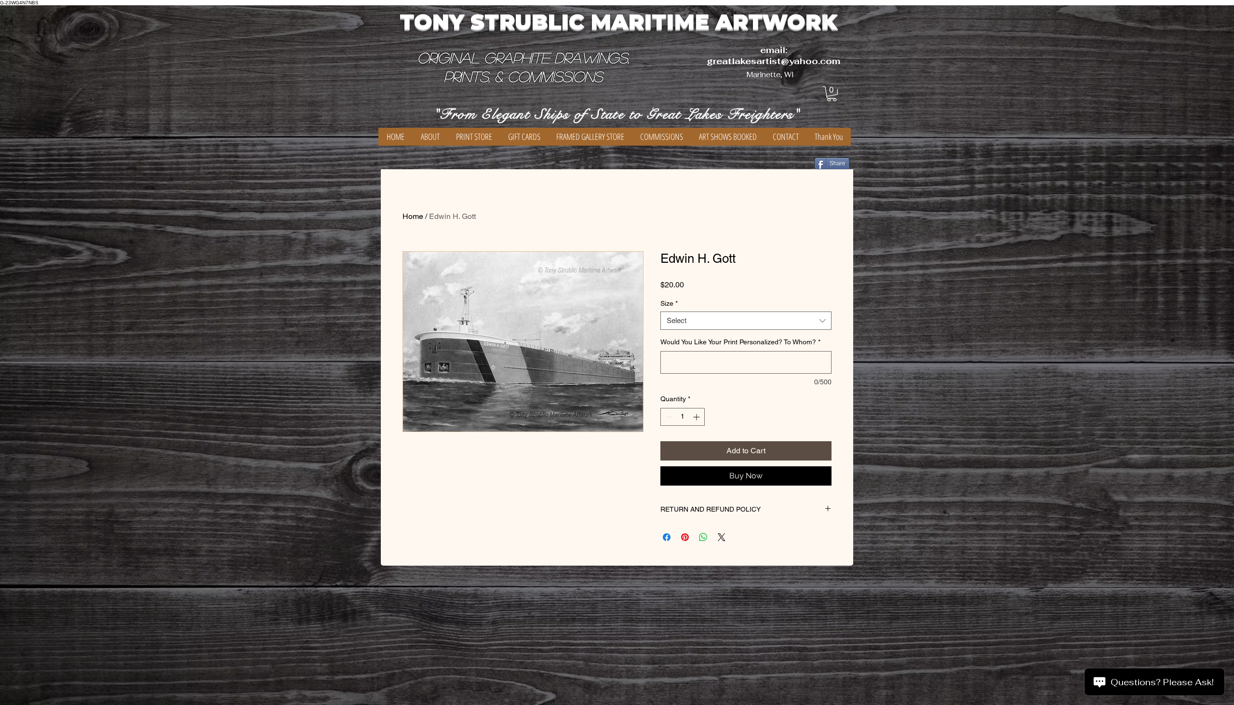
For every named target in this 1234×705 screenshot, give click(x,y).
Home (412, 216)
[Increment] (697, 416)
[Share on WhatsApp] (703, 537)
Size (669, 303)
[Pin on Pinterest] (685, 537)
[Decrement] (668, 416)
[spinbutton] (682, 416)
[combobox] (746, 321)
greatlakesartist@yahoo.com (773, 61)
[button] (832, 93)
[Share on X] (721, 537)
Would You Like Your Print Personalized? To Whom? (740, 342)
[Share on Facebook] (666, 537)
